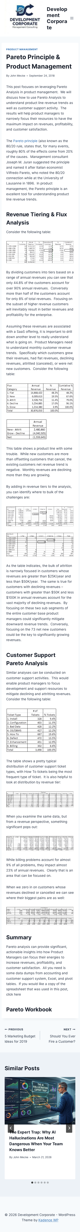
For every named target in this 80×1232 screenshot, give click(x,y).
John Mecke (17, 75)
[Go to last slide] (11, 1128)
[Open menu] (71, 18)
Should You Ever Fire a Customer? (62, 1035)
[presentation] (40, 1101)
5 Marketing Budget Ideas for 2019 (20, 1035)
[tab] (32, 1183)
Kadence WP (48, 1220)
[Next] (69, 1128)
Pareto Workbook (29, 1009)
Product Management (22, 49)
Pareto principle (25, 141)
